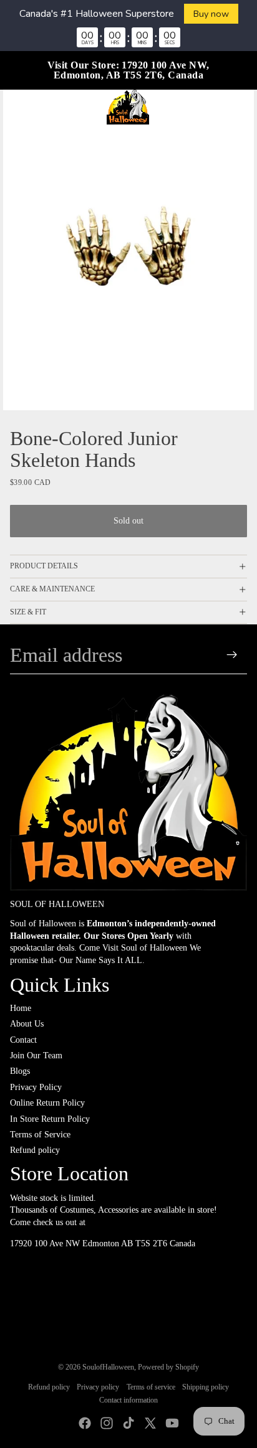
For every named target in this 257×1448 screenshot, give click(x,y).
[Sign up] (232, 655)
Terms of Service (40, 1134)
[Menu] (14, 107)
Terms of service (151, 1387)
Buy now (211, 13)
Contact (23, 1040)
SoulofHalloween (108, 1367)
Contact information (128, 1400)
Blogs (20, 1071)
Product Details (44, 566)
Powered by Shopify (168, 1367)
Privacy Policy (36, 1087)
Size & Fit (28, 612)
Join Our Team (36, 1055)
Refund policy (35, 1150)
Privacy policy (98, 1387)
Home (20, 1008)
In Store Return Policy (50, 1119)
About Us (27, 1023)
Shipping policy (205, 1387)
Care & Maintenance (52, 589)
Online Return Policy (47, 1102)
